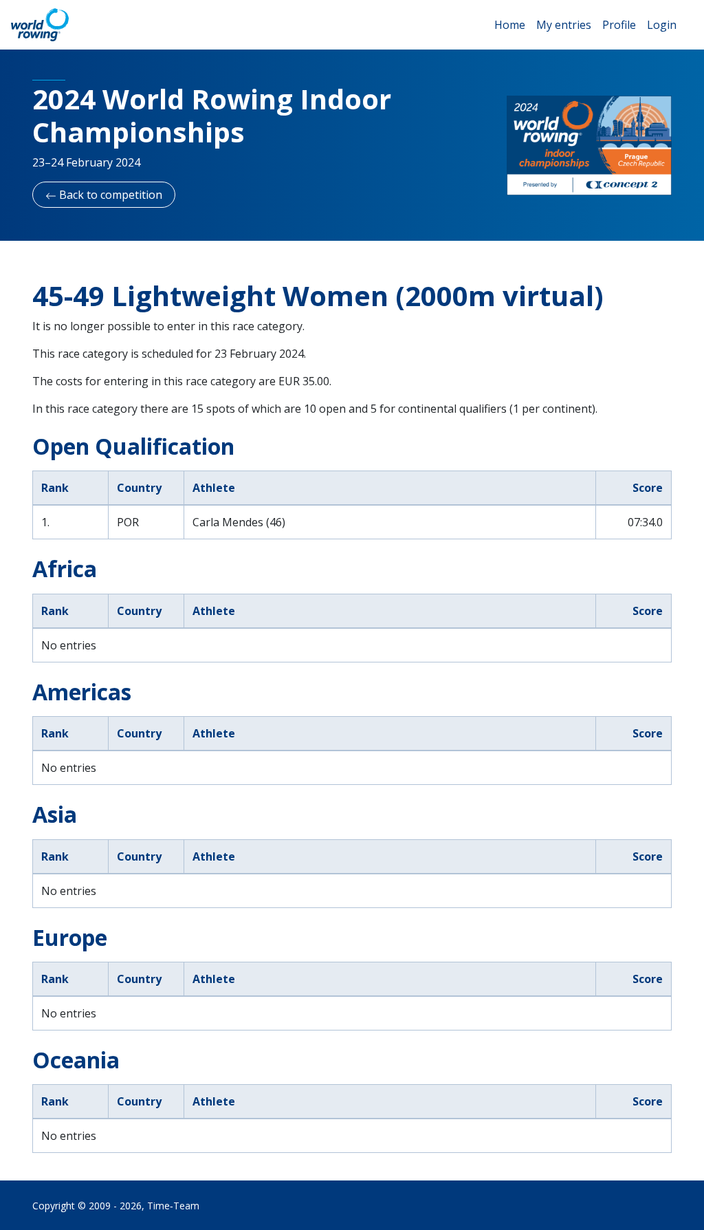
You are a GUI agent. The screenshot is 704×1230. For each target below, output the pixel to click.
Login (661, 24)
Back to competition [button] (109, 194)
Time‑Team (173, 1205)
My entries (563, 24)
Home (509, 24)
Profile (619, 24)
